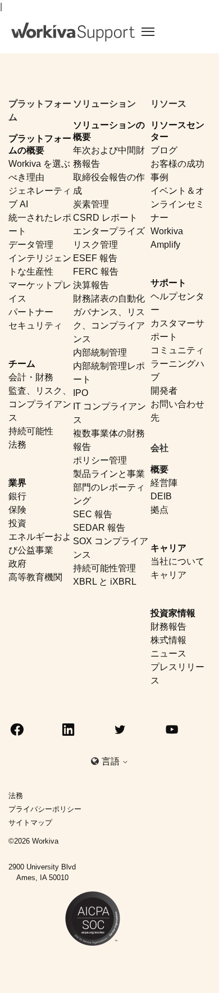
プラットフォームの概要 (39, 144)
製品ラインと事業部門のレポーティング (109, 487)
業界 (17, 483)
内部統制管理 (100, 352)
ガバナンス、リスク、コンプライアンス (109, 325)
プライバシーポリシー (44, 809)
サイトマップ (30, 822)
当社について (177, 561)
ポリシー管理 (100, 460)
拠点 (159, 509)
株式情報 (168, 640)
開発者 (163, 390)
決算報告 (91, 285)
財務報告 (168, 626)
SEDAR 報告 (99, 527)
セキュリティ (35, 325)
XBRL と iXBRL (104, 581)
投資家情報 (172, 613)
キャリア (168, 548)
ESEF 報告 (95, 258)
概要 (159, 469)
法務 (17, 444)
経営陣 (163, 483)
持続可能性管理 (104, 568)
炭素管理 (91, 204)
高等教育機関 (35, 577)
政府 (17, 563)
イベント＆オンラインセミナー (177, 204)
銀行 (17, 496)
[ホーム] (73, 32)
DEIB (161, 496)
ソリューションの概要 (109, 131)
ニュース (168, 653)
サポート (168, 283)
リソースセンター (177, 131)
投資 (17, 523)
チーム (21, 363)
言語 (112, 761)
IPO (80, 393)
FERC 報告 (95, 271)
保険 (17, 509)
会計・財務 (30, 377)
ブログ (163, 150)
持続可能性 (30, 431)
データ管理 (30, 244)
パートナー (30, 312)
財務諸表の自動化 (109, 298)
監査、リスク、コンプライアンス (39, 404)
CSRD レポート (105, 217)
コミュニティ (177, 350)
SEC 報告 (92, 514)
